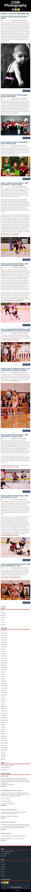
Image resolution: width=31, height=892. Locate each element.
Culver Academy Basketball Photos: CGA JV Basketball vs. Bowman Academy (15, 369)
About (2, 610)
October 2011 (4, 690)
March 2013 (3, 653)
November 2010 (4, 715)
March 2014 (3, 630)
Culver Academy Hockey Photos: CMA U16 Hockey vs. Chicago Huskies (14, 264)
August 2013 (3, 646)
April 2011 (3, 704)
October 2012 (4, 665)
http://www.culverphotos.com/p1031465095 (13, 300)
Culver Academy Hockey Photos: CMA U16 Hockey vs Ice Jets (14, 496)
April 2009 (3, 759)
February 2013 (4, 656)
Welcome (3, 624)
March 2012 (3, 681)
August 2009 (3, 750)
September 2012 (4, 667)
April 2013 (3, 651)
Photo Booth (3, 617)
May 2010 (3, 729)
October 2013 (4, 642)
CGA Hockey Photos (6, 833)
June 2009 (3, 754)
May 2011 (3, 701)
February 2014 (4, 633)
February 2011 (4, 708)
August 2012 (3, 669)
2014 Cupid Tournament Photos (9, 809)
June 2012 (3, 674)
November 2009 (4, 743)
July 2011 (3, 697)
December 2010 (4, 713)
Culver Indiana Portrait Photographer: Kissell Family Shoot (14, 95)
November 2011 (4, 688)
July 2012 (3, 672)
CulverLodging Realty (5, 767)
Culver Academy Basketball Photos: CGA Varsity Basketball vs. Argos (15, 565)
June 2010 (3, 727)
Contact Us (3, 613)
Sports (17, 186)
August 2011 (3, 695)
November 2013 (4, 640)
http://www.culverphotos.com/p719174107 (10, 339)
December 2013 (4, 637)
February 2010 (4, 736)
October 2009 (4, 745)
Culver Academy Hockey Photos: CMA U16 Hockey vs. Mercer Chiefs (14, 183)
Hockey (14, 186)
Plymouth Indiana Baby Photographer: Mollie (14, 17)
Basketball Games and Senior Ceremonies (11, 790)
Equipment (3, 615)
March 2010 (3, 733)
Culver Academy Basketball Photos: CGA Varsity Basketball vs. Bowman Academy (15, 330)
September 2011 (4, 692)
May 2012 (3, 676)
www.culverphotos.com (14, 380)
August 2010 (3, 722)
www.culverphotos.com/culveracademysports (10, 577)
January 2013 (4, 658)
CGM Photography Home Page (7, 765)
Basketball (15, 333)
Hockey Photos (5, 776)
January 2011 (4, 711)
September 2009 (4, 747)
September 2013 (4, 644)
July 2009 (3, 752)
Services (3, 622)
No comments (24, 20)
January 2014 (4, 635)
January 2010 (4, 738)
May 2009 (3, 756)
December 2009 (4, 740)
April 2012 (3, 678)
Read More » (4, 786)
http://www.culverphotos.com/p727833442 (10, 466)
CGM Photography (15, 3)
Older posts (4, 606)
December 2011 (4, 685)
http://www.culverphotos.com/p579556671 (10, 535)
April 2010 (3, 731)
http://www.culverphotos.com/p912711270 (10, 234)
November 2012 (4, 662)
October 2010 (4, 717)
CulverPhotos (4, 769)
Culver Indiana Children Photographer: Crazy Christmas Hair (14, 142)
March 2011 (3, 706)
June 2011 (3, 699)
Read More (26, 90)
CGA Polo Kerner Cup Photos (8, 822)
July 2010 (3, 724)
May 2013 (3, 649)
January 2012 (4, 683)
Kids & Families (16, 20)
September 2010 (4, 720)
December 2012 (4, 660)
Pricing (2, 620)
